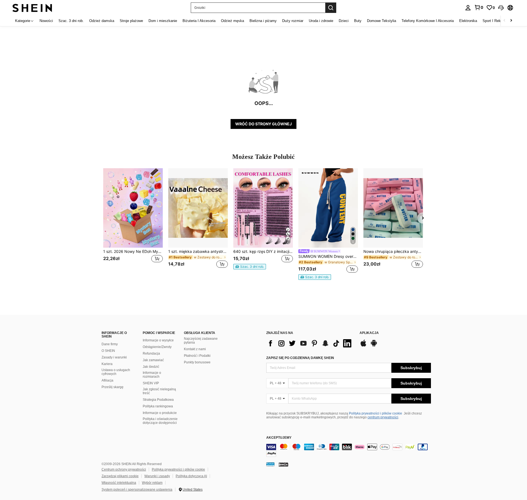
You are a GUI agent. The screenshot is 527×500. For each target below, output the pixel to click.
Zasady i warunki (114, 357)
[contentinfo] (348, 450)
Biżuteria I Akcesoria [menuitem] (199, 21)
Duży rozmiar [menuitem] (292, 21)
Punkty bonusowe (197, 362)
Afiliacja (107, 380)
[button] (501, 7)
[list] (310, 343)
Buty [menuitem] (357, 21)
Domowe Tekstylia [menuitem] (381, 21)
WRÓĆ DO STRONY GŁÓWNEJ (263, 123)
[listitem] (133, 221)
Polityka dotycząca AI (191, 476)
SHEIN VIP (151, 383)
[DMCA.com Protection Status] (283, 464)
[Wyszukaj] (330, 7)
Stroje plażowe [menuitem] (131, 21)
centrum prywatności (383, 417)
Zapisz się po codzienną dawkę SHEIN (300, 358)
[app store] (363, 346)
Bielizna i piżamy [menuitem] (263, 21)
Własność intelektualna (119, 483)
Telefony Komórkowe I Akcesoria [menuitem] (428, 21)
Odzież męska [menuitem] (232, 21)
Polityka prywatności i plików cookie (375, 413)
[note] (249, 266)
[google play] (374, 346)
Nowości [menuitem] (46, 21)
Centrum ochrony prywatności (124, 469)
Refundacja (151, 353)
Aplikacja (369, 333)
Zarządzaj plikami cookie (120, 476)
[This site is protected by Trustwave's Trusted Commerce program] (270, 464)
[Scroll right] (511, 20)
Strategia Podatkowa (158, 400)
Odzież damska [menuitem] (101, 21)
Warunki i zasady (157, 476)
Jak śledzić (151, 367)
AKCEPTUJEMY (278, 438)
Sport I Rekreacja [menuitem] (496, 21)
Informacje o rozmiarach (152, 375)
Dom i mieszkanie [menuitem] (162, 21)
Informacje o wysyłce (158, 340)
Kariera (107, 364)
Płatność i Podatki (197, 356)
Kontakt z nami (195, 349)
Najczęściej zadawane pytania (201, 340)
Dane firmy (110, 344)
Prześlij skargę (113, 387)
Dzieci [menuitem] (344, 21)
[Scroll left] (504, 20)
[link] (478, 7)
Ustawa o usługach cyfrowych (116, 372)
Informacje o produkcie (160, 413)
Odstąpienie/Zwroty (157, 347)
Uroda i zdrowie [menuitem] (321, 21)
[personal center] (468, 7)
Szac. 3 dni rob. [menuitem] (71, 21)
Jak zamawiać (153, 360)
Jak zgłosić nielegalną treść (159, 391)
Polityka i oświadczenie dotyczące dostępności (160, 421)
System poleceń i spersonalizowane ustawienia (137, 489)
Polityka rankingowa (158, 406)
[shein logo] (32, 7)
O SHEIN (108, 351)
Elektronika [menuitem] (468, 21)
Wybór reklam (152, 483)
